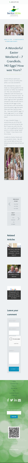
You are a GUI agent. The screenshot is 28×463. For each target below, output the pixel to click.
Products (14, 386)
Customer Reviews (14, 393)
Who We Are (14, 388)
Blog (14, 390)
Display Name (12, 320)
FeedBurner (16, 420)
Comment (11, 350)
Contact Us (14, 395)
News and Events (12, 41)
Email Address (12, 329)
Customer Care (14, 383)
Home (14, 381)
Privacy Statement (14, 449)
